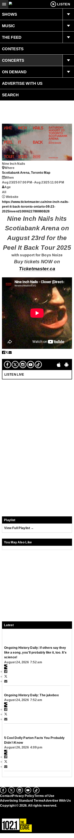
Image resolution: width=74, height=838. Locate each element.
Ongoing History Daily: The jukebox (31, 695)
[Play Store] (66, 364)
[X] (15, 364)
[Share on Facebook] (3, 352)
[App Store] (58, 364)
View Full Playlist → (19, 528)
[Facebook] (7, 364)
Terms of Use (44, 795)
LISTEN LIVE (14, 374)
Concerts (13, 60)
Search (10, 95)
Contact (6, 795)
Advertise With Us (22, 83)
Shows (9, 14)
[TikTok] (38, 364)
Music (8, 26)
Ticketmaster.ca (37, 268)
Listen (63, 4)
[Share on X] (6, 352)
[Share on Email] (10, 352)
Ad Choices (9, 815)
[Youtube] (30, 364)
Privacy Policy (23, 795)
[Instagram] (22, 364)
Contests (13, 49)
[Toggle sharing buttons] (5, 666)
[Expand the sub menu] (68, 14)
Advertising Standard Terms (21, 800)
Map (47, 172)
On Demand (14, 72)
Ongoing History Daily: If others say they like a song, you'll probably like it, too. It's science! (35, 652)
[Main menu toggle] (4, 4)
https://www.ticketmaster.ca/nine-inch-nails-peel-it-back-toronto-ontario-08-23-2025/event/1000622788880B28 (35, 206)
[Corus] (0, 810)
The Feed (12, 37)
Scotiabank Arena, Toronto (23, 172)
